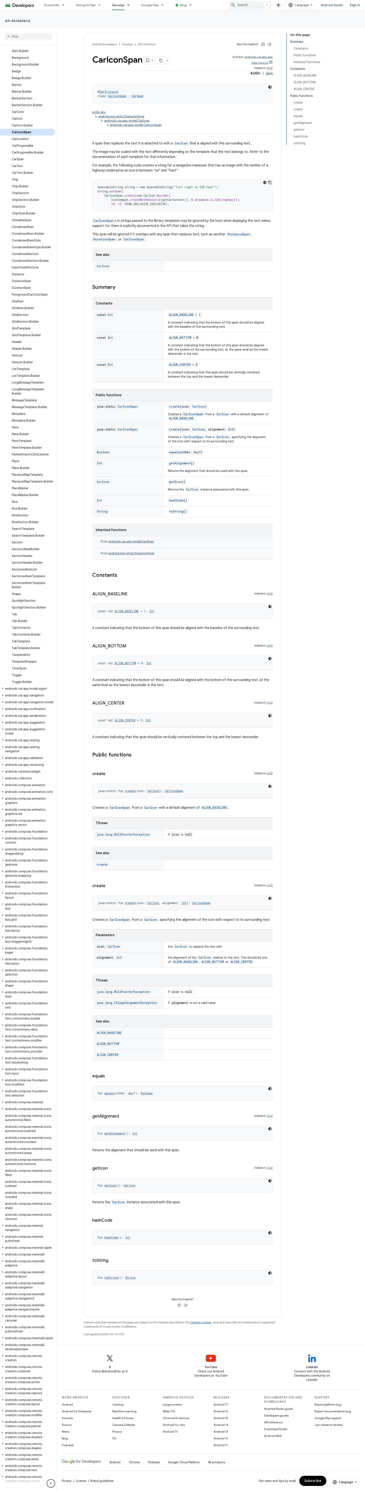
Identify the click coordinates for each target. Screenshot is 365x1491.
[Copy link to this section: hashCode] (116, 1220)
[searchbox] (28, 36)
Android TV (170, 1431)
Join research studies (329, 1425)
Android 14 (221, 1425)
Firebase (154, 1462)
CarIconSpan (117, 96)
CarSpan (137, 96)
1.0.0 (269, 68)
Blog (183, 5)
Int (110, 315)
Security (67, 1418)
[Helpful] (263, 44)
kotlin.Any (99, 112)
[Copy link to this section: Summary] (119, 287)
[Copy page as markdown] (161, 60)
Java (269, 73)
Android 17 (221, 1404)
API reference (18, 21)
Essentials (52, 5)
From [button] (127, 541)
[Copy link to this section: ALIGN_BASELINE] (132, 594)
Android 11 (221, 1445)
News (65, 1431)
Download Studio (275, 1429)
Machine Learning (124, 1411)
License (81, 1481)
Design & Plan (86, 5)
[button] (27, 688)
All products (216, 1462)
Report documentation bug (333, 1411)
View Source (260, 63)
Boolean (103, 452)
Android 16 (221, 1411)
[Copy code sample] (269, 182)
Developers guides (276, 1415)
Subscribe (312, 1481)
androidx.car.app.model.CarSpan (127, 121)
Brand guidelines (101, 1481)
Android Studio (332, 5)
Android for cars (174, 1425)
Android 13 (221, 1431)
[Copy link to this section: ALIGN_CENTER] (128, 703)
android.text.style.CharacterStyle (121, 116)
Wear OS (169, 1411)
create (174, 406)
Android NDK (273, 1436)
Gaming (118, 1404)
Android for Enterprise (76, 1411)
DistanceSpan (238, 234)
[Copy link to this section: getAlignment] (123, 1116)
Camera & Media (123, 1425)
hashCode (176, 500)
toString (176, 511)
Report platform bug (328, 1404)
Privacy (117, 1431)
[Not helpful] (269, 44)
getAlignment (180, 463)
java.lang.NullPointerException (123, 834)
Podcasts (68, 1445)
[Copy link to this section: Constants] (121, 575)
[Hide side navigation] (51, 1483)
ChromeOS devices (176, 1418)
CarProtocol (108, 92)
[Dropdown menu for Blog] (192, 5)
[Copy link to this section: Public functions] (136, 755)
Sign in (355, 5)
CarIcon (181, 143)
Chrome (134, 1462)
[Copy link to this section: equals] (109, 1076)
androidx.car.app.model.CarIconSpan (136, 125)
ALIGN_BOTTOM (180, 338)
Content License (200, 1322)
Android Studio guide (278, 1409)
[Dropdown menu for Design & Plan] (101, 5)
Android (67, 1404)
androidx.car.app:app (259, 57)
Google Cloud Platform (184, 1462)
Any (196, 452)
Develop (118, 5)
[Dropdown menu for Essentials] (65, 5)
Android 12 (221, 1438)
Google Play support (328, 1418)
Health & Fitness (122, 1418)
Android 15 (221, 1418)
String (102, 511)
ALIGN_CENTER (180, 365)
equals (174, 452)
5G (114, 1438)
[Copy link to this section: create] (109, 774)
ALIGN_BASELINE (181, 315)
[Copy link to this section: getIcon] (112, 1168)
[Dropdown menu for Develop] (130, 5)
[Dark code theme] (269, 87)
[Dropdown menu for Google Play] (164, 5)
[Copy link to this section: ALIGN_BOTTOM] (130, 646)
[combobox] (250, 5)
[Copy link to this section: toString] (112, 1260)
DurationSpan (104, 239)
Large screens (172, 1404)
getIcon (175, 482)
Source (66, 1425)
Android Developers (104, 44)
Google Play (150, 5)
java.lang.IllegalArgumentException (127, 1003)
